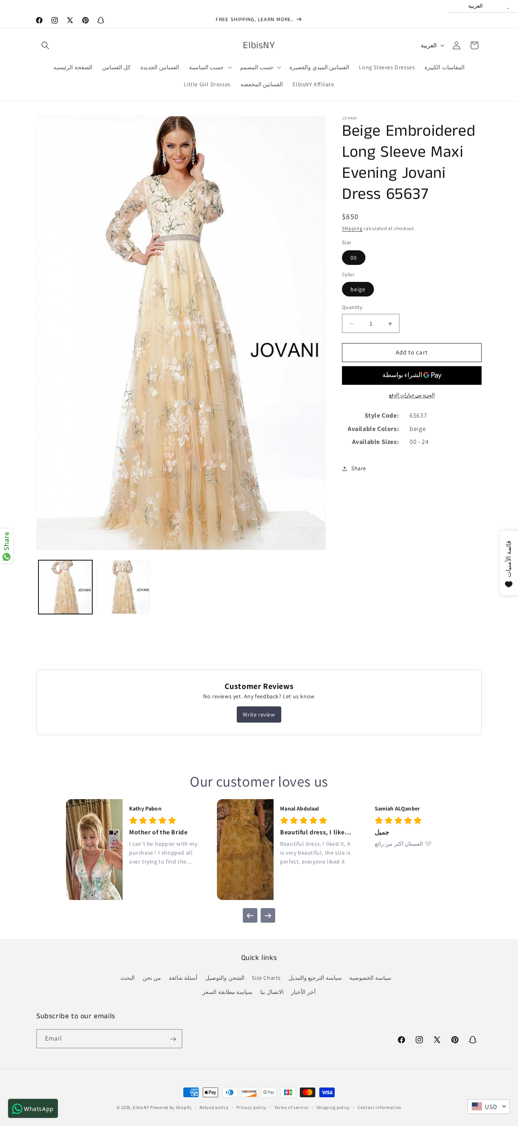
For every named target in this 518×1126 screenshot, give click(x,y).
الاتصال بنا (272, 992)
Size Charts (266, 978)
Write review (259, 714)
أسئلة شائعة (183, 978)
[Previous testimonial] (250, 915)
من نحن (151, 978)
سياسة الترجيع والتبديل (315, 978)
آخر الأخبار (303, 992)
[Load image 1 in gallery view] (65, 587)
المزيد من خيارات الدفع (412, 395)
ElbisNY (141, 1107)
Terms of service (291, 1107)
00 (353, 257)
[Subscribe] (173, 1039)
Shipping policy (333, 1107)
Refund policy (214, 1107)
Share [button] (358, 468)
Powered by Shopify (171, 1107)
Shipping (352, 228)
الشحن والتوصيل (224, 978)
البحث (128, 978)
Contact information (379, 1107)
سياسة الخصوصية (370, 978)
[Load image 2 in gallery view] (123, 587)
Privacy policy (251, 1107)
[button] (45, 45)
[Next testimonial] (268, 915)
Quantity (352, 307)
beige (357, 289)
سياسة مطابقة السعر (227, 992)
